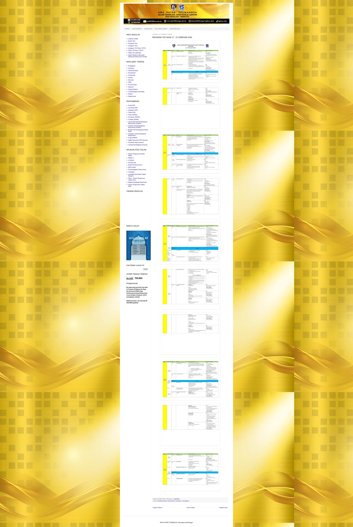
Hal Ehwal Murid (162, 501)
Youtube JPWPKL (133, 119)
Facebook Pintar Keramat (135, 142)
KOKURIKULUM (175, 29)
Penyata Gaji (132, 162)
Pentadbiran (185, 501)
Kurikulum (178, 501)
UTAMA (127, 29)
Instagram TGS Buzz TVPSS (137, 48)
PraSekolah (131, 75)
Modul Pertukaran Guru (135, 165)
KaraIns (130, 77)
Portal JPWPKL (133, 115)
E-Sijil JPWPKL (132, 138)
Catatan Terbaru (157, 507)
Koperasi (130, 87)
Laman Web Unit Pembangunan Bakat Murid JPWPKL (137, 122)
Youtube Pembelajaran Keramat (137, 145)
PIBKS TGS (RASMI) (134, 53)
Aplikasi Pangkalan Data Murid (137, 182)
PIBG (129, 82)
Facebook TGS (132, 43)
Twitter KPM (132, 112)
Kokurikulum (171, 501)
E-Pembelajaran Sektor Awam (137, 169)
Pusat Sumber (132, 84)
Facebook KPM (133, 107)
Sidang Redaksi (133, 89)
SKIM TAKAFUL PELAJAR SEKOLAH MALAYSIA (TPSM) (137, 56)
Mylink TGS (131, 41)
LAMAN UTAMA (133, 39)
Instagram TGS (132, 46)
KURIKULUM (148, 29)
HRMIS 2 (131, 158)
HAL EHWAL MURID (161, 29)
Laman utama (191, 507)
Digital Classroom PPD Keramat (138, 140)
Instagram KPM (133, 110)
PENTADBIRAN (136, 29)
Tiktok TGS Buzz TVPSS (135, 50)
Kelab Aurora (132, 96)
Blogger (190, 522)
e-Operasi (131, 160)
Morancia (131, 80)
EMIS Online (132, 167)
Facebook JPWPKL (134, 117)
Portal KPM (131, 105)
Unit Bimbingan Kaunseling (136, 91)
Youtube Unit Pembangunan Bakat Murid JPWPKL (136, 126)
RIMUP (130, 94)
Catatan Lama (223, 507)
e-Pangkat (131, 172)
